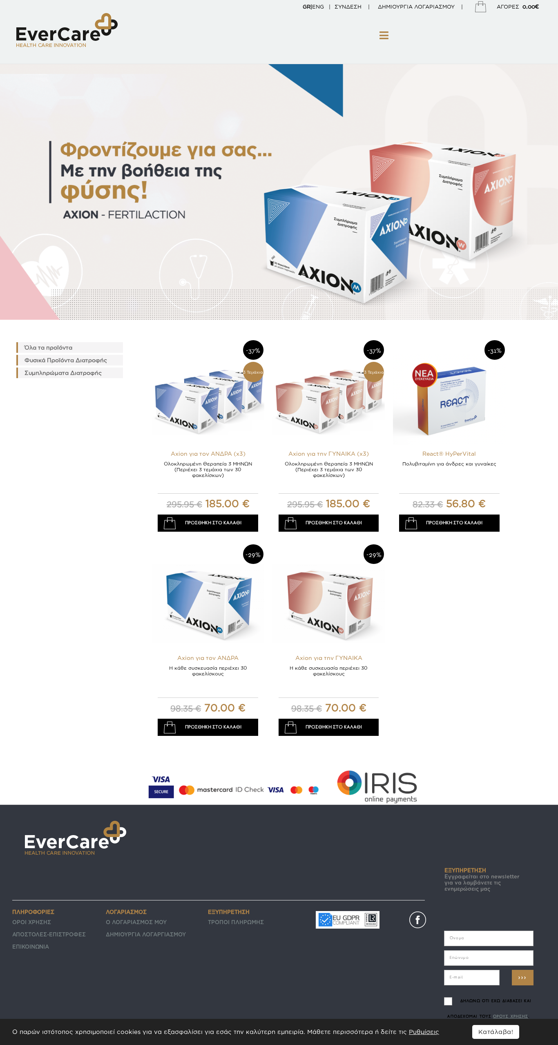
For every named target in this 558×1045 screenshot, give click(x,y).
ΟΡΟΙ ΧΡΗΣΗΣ (31, 922)
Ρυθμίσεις (424, 1031)
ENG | (321, 6)
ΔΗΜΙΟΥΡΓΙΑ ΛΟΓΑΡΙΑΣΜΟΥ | (424, 6)
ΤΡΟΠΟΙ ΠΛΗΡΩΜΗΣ (236, 922)
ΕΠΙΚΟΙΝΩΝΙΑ (30, 946)
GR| (307, 6)
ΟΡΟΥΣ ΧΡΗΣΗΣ (510, 1016)
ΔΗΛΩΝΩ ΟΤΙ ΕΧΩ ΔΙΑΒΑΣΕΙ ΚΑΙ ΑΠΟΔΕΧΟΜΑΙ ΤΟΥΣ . (489, 1009)
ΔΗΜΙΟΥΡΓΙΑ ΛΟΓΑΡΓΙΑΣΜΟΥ (146, 934)
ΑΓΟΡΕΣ (518, 6)
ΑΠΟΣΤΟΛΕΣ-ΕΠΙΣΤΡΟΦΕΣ (49, 934)
